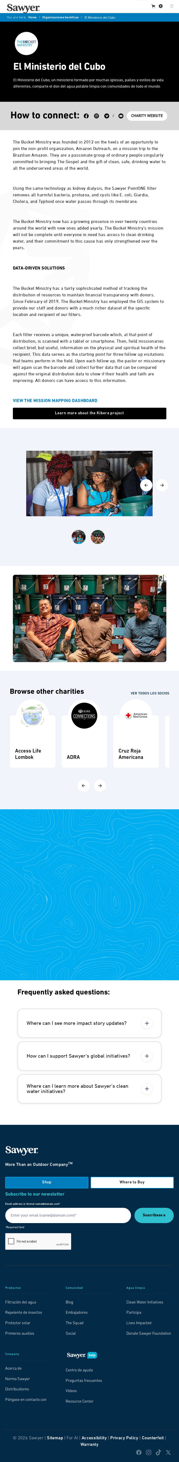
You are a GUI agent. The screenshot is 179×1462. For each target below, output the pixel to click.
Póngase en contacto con (25, 1400)
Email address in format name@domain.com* (32, 1204)
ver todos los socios (150, 693)
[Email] (121, 116)
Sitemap (55, 1438)
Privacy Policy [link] (124, 1438)
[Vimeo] (106, 116)
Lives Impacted (138, 1323)
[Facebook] (86, 116)
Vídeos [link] (71, 1391)
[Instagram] (96, 116)
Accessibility (94, 1438)
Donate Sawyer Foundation (148, 1334)
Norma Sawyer (17, 1379)
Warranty (89, 1445)
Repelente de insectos (23, 1313)
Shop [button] (47, 1182)
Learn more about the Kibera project (89, 413)
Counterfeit (153, 1438)
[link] (23, 8)
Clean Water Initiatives (144, 1303)
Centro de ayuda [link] (79, 1370)
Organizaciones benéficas (60, 17)
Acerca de (13, 1369)
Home (32, 17)
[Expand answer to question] (146, 1023)
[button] (157, 6)
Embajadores (77, 1313)
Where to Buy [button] (132, 1182)
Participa (133, 1313)
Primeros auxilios (19, 1334)
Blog (69, 1303)
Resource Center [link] (79, 1402)
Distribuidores (17, 1389)
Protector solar (17, 1323)
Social (71, 1334)
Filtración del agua (20, 1303)
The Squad (75, 1323)
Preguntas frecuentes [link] (84, 1381)
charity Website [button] (147, 116)
